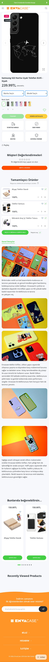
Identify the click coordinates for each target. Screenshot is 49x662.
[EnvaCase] (18, 8)
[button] (2, 3)
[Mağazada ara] (46, 8)
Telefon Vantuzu (18, 204)
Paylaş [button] (6, 145)
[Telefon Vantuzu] (36, 522)
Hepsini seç (34, 232)
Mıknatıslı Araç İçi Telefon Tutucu (24, 218)
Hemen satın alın (36, 116)
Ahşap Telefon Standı (20, 189)
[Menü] (3, 8)
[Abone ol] (43, 609)
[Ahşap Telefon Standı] (12, 522)
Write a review (24, 168)
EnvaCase (17, 656)
